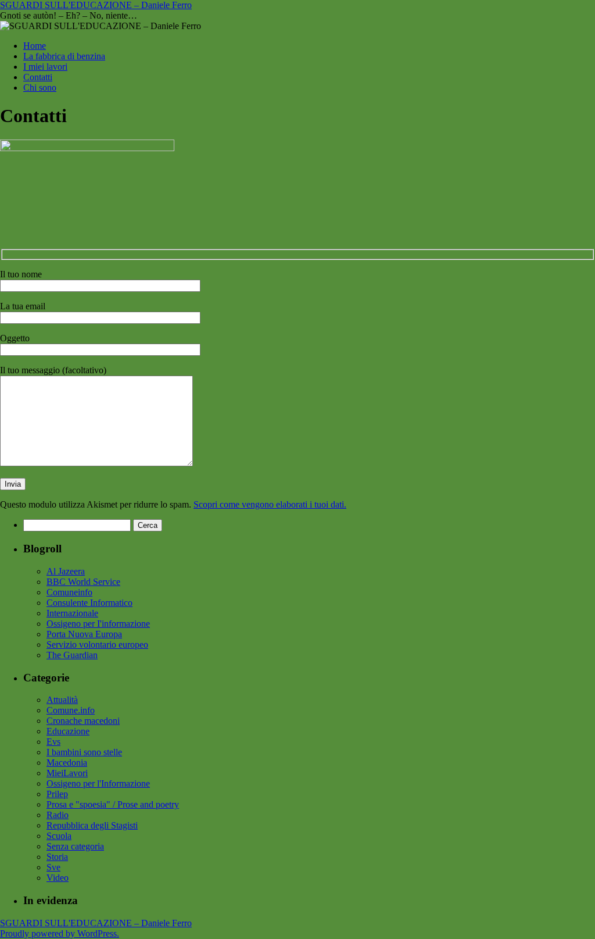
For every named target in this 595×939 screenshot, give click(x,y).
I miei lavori (45, 67)
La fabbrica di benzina (64, 56)
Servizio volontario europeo (97, 644)
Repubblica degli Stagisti (92, 825)
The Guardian (72, 655)
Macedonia (66, 762)
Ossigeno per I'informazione (98, 624)
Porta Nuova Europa (84, 634)
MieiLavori (67, 773)
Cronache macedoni (83, 721)
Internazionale (72, 613)
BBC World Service (83, 582)
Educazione (67, 731)
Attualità (62, 700)
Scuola (58, 836)
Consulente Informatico (89, 603)
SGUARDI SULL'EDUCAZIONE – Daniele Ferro (96, 5)
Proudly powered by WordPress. (59, 933)
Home (34, 46)
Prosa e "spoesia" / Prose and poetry (112, 804)
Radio (57, 815)
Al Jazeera (65, 571)
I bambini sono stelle (84, 752)
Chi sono (39, 87)
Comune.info (70, 710)
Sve (53, 867)
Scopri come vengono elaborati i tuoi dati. (269, 504)
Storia (57, 857)
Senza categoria (75, 846)
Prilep (57, 794)
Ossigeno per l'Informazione (98, 783)
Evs (53, 742)
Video (57, 878)
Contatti (37, 77)
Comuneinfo (69, 592)
